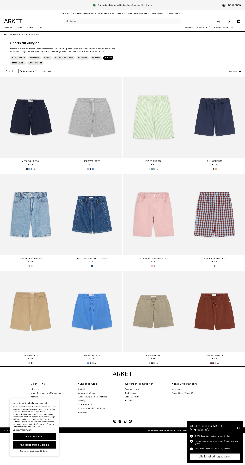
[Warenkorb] (239, 21)
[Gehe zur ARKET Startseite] (13, 21)
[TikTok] (130, 421)
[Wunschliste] (229, 21)
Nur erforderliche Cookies (34, 444)
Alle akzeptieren (34, 436)
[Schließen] (238, 428)
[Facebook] (119, 421)
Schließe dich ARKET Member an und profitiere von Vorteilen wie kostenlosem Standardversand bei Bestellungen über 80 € (122, 13)
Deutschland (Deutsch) (182, 393)
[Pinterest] (125, 421)
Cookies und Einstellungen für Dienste (34, 451)
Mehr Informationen (23, 430)
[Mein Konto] (218, 21)
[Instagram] (114, 421)
